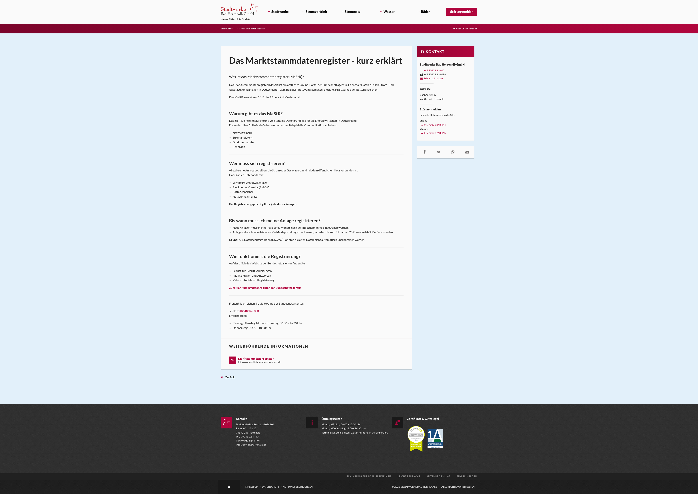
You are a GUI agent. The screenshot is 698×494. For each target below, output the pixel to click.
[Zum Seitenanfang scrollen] (229, 487)
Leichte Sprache (409, 476)
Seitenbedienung (438, 476)
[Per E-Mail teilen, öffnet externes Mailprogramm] (467, 152)
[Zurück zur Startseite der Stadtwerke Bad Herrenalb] (240, 11)
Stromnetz (352, 11)
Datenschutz (270, 486)
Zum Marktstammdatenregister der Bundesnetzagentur (265, 287)
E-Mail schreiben (433, 78)
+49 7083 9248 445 (434, 132)
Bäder (425, 11)
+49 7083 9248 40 (433, 70)
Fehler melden (466, 476)
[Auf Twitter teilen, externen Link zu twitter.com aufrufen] (438, 152)
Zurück (230, 377)
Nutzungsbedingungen (298, 486)
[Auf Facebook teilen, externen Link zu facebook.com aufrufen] (424, 152)
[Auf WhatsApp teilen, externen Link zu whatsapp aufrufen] (453, 152)
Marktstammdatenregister (251, 28)
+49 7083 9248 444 (434, 124)
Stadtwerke (280, 11)
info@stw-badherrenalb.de (251, 444)
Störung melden (461, 12)
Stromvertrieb (316, 11)
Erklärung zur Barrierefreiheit (369, 476)
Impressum (251, 486)
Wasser (389, 11)
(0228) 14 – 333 (249, 311)
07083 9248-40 (249, 436)
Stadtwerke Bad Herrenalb (419, 486)
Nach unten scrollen (466, 28)
